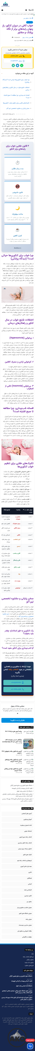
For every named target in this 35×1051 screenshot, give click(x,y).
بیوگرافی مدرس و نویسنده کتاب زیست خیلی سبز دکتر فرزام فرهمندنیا (12, 741)
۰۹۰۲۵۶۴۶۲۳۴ (16, 682)
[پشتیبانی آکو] (30, 1046)
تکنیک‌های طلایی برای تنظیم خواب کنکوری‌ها (16, 103)
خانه (30, 18)
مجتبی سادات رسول (27, 37)
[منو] (33, 10)
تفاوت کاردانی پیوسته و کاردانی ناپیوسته (22, 788)
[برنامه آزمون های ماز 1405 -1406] (28, 733)
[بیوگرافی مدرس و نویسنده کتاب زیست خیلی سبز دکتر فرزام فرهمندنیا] (28, 744)
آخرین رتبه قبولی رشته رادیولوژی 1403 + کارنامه (12, 752)
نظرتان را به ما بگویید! (17, 720)
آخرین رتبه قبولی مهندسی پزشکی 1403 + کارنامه (13, 770)
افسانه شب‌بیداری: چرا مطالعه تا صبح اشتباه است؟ (16, 96)
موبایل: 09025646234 (16, 61)
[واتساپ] (21, 65)
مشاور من (26, 18)
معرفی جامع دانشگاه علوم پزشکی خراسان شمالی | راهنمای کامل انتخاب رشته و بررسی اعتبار (17, 795)
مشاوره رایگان (30, 960)
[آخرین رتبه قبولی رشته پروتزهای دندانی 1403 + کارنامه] (28, 762)
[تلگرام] (17, 65)
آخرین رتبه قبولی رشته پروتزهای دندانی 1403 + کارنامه (13, 761)
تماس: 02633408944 (16, 56)
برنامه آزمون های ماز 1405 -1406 (13, 731)
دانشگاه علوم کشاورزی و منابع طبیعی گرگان (21, 785)
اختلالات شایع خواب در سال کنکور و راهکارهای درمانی (16, 88)
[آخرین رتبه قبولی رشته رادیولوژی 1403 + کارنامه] (28, 753)
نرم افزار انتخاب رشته (28, 957)
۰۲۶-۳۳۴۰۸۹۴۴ (16, 689)
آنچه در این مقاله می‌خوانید (24, 73)
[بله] (13, 65)
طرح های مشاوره (29, 965)
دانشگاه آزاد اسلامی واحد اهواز (24, 791)
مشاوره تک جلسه (29, 963)
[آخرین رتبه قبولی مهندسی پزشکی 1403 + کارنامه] (28, 771)
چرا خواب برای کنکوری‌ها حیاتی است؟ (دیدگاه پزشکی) (16, 81)
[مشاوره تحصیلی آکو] (5, 4)
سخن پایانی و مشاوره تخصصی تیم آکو (18, 108)
